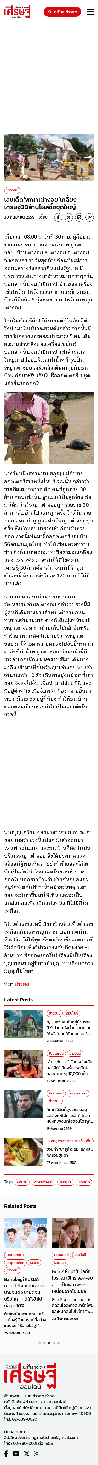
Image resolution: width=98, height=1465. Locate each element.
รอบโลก (72, 1013)
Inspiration (78, 1093)
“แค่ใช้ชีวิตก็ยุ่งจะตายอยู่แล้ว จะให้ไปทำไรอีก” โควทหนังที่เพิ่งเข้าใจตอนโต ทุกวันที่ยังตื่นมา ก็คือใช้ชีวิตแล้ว (68, 1121)
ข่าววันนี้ (12, 190)
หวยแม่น (66, 1182)
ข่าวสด (22, 983)
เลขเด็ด (84, 1182)
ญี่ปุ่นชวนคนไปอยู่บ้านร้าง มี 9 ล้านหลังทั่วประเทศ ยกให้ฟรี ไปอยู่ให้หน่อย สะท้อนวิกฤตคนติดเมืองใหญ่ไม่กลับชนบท (69, 1034)
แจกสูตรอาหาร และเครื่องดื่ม (70, 1141)
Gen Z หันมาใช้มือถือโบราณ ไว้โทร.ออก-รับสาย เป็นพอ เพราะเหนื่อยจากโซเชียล (72, 1281)
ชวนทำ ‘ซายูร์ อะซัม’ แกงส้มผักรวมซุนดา (70, 1152)
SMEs (34, 1262)
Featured (56, 1053)
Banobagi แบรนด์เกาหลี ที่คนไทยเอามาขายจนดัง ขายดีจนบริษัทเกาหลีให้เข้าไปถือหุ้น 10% (24, 1292)
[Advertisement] (49, 77)
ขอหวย (22, 1182)
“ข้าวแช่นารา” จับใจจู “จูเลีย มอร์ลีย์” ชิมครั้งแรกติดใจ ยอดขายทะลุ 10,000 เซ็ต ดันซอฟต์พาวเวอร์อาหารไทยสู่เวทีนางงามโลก (70, 1073)
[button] (39, 1343)
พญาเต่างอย (43, 1182)
